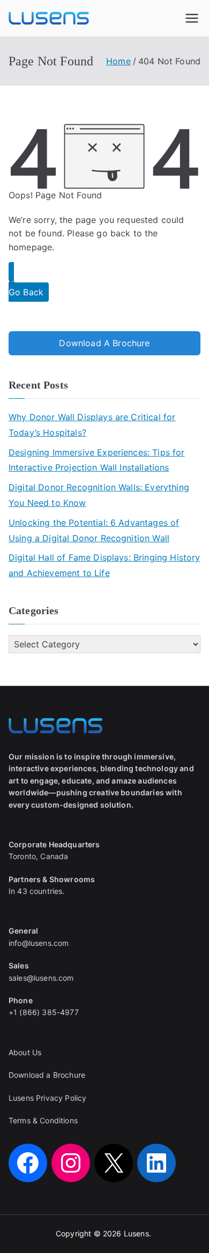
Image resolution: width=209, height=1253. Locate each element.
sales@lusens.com (41, 977)
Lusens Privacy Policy (47, 1097)
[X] (113, 1163)
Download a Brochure (47, 1074)
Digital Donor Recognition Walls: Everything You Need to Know (99, 495)
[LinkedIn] (156, 1163)
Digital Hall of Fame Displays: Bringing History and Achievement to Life (104, 565)
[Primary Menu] (191, 18)
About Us (25, 1052)
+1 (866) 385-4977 (44, 1012)
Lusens (136, 1233)
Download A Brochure (104, 343)
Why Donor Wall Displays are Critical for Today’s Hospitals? (92, 425)
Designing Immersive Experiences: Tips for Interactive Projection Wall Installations (97, 460)
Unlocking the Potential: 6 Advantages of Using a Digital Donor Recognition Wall (94, 530)
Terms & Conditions (43, 1120)
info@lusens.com (39, 943)
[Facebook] (28, 1163)
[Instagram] (70, 1163)
